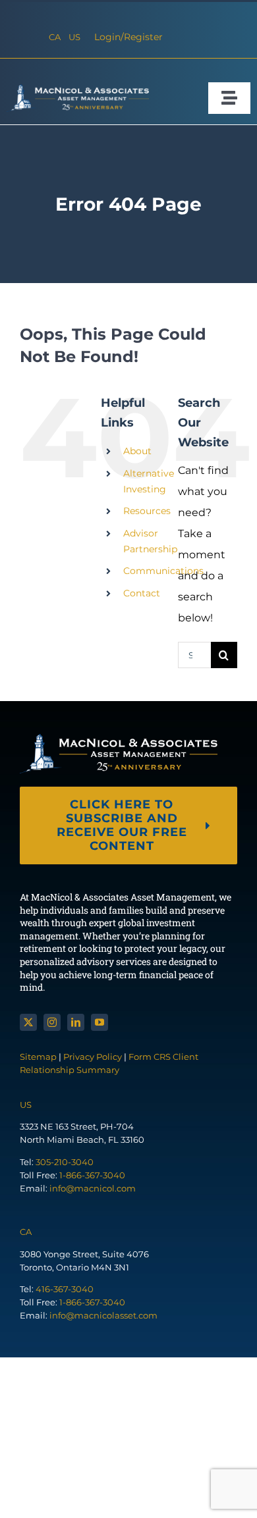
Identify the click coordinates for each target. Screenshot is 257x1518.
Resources (147, 511)
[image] (78, 89)
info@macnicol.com (92, 1188)
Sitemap (39, 1056)
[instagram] (52, 1022)
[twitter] (28, 1022)
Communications (163, 571)
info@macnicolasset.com (103, 1315)
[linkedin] (75, 1022)
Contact (141, 593)
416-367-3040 (65, 1289)
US (74, 37)
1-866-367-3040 (92, 1175)
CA (55, 37)
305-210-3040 (65, 1162)
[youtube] (99, 1022)
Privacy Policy (92, 1056)
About (137, 451)
